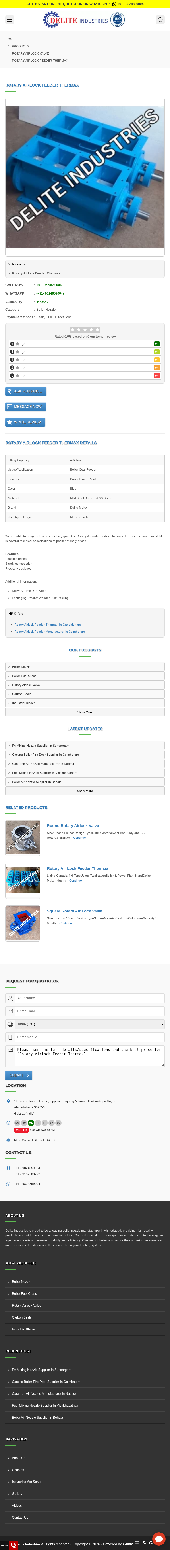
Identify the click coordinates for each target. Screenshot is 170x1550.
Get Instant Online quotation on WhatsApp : (85, 4)
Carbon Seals (21, 694)
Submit (16, 1075)
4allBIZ (128, 1544)
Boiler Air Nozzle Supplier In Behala (37, 782)
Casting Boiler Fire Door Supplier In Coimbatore (45, 754)
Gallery (17, 1493)
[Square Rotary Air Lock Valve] (23, 923)
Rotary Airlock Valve (30, 53)
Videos (17, 1505)
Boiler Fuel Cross (24, 676)
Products (20, 46)
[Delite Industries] (85, 19)
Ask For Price (28, 391)
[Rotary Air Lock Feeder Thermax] (23, 881)
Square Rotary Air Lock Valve (74, 911)
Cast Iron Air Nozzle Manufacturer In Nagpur (43, 763)
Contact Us (20, 1517)
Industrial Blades (23, 703)
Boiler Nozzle (21, 666)
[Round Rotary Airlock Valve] (23, 838)
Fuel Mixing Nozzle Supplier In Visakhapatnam (44, 772)
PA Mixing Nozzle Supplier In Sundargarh (41, 745)
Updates (18, 1470)
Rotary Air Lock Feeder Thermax (77, 868)
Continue (79, 837)
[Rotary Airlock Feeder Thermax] (85, 177)
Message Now (27, 407)
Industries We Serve (26, 1482)
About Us (18, 1458)
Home (10, 39)
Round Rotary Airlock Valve (73, 825)
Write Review (27, 422)
